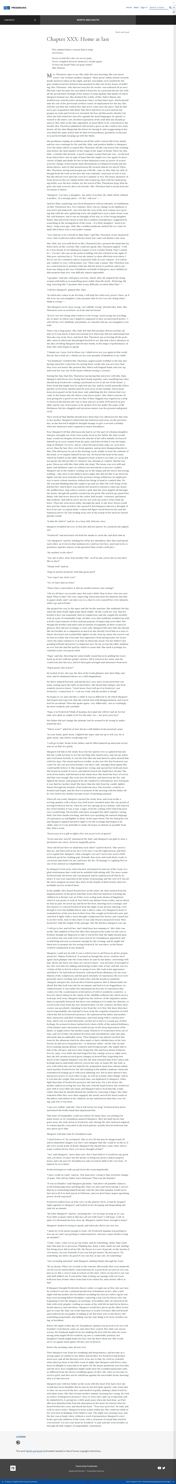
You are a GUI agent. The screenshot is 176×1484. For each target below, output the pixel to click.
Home (129, 7)
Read (136, 7)
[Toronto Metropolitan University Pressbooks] (16, 7)
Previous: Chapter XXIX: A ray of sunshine (21, 1482)
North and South (88, 20)
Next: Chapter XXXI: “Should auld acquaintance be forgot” (148, 1482)
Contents (9, 20)
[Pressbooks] (13, 1469)
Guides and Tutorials (77, 1471)
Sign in (143, 7)
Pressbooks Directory (95, 1471)
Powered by (86, 1466)
